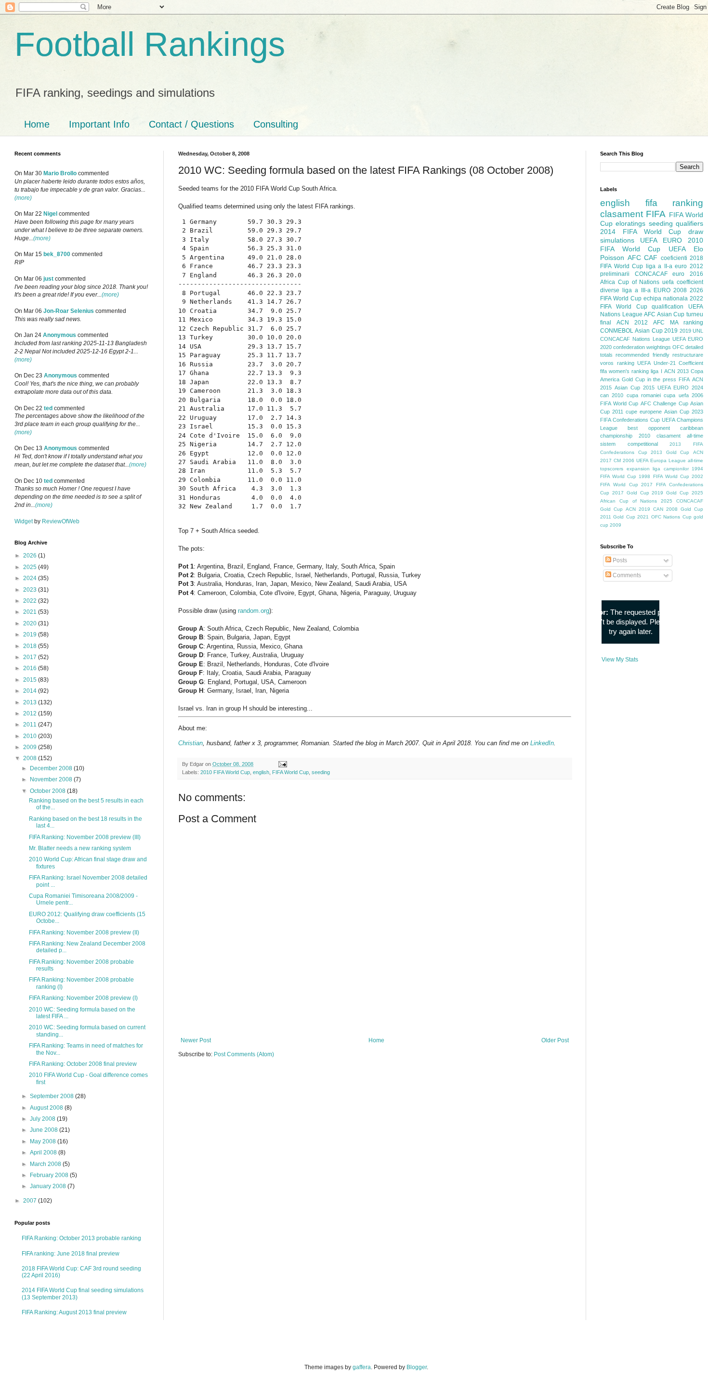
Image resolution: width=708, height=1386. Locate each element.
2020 (30, 623)
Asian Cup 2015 (635, 387)
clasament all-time (679, 436)
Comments (626, 575)
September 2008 (52, 1096)
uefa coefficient (682, 282)
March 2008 (46, 1164)
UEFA (677, 249)
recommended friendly (642, 355)
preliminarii (614, 274)
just (48, 278)
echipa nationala (665, 298)
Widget (24, 521)
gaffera (362, 1367)
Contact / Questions (191, 124)
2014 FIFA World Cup (640, 231)
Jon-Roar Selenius (68, 311)
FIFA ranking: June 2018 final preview (70, 1253)
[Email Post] (281, 764)
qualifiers (689, 223)
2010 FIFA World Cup (225, 772)
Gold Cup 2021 (631, 516)
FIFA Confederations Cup (630, 420)
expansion (638, 468)
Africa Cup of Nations (629, 282)
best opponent (648, 428)
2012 (30, 713)
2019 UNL (691, 331)
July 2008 (43, 1118)
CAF (650, 257)
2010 (30, 736)
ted (48, 408)
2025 (30, 567)
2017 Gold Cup (630, 492)
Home (37, 124)
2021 (30, 612)
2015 (30, 679)
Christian (190, 743)
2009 (30, 747)
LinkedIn (542, 743)
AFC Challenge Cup (664, 403)
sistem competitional (629, 444)
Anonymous (59, 335)
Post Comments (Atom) (244, 1054)
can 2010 (611, 395)
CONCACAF (651, 274)
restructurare (687, 355)
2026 (30, 555)
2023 (30, 589)
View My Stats (620, 659)
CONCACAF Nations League (635, 339)
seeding (321, 772)
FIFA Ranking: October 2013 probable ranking (81, 1238)
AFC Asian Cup (664, 314)
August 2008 (47, 1107)
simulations (617, 240)
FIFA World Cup (290, 772)
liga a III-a (636, 290)
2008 (30, 758)
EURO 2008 (670, 290)
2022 (30, 600)
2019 (30, 634)
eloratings (630, 223)
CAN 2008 (665, 509)
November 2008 (52, 779)
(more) (23, 197)
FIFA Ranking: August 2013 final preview (74, 1312)
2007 (30, 1200)
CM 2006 (624, 460)
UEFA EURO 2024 (680, 387)
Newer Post (196, 1040)
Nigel (50, 213)
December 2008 (52, 768)
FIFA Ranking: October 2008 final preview (83, 1064)
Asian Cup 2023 (683, 412)
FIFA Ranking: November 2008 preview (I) (83, 998)
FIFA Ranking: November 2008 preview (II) (84, 932)
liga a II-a (659, 266)
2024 (30, 578)
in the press (662, 379)
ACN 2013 (676, 371)
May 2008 (43, 1141)
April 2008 (44, 1152)
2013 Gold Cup (670, 452)
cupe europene (644, 412)
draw (695, 231)
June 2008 (44, 1130)
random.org (253, 610)
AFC (634, 257)
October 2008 (48, 791)
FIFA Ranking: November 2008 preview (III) (85, 837)
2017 (30, 657)
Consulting (275, 124)
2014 (30, 690)
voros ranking (617, 363)
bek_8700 (56, 254)
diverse (609, 290)
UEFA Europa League (661, 460)
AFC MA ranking (678, 322)
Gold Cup (633, 379)
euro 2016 (687, 274)
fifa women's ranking (624, 371)
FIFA (684, 379)
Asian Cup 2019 (656, 330)
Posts (619, 560)
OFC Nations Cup (671, 516)
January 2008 (48, 1186)
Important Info (99, 124)
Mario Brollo (60, 173)
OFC (678, 347)
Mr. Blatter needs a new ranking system (80, 848)
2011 (30, 724)
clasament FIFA (633, 214)
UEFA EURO (661, 240)
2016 (30, 668)
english (261, 772)
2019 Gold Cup (670, 492)
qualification (667, 306)
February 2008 (50, 1175)
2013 (30, 702)
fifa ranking (674, 203)
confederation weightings (642, 347)
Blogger (416, 1367)
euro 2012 (689, 266)
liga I (656, 371)
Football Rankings (149, 44)
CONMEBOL (616, 330)
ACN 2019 (638, 509)
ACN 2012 (632, 322)
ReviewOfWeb (60, 521)
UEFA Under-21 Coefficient (670, 363)
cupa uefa (676, 395)
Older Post (555, 1040)
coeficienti (674, 258)
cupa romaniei (644, 395)
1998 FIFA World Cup (664, 476)
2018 (30, 646)
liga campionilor (671, 468)
